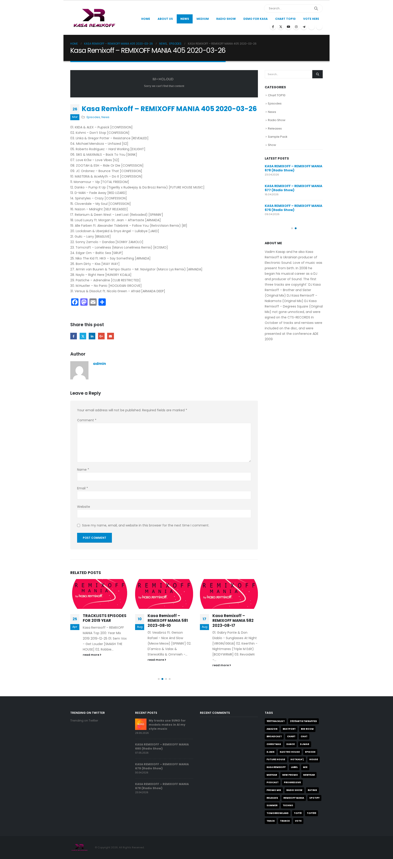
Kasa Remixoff (276, 767)
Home (145, 19)
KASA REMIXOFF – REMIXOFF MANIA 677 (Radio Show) (293, 188)
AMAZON (272, 729)
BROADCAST (274, 736)
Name (83, 469)
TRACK (271, 821)
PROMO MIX (274, 790)
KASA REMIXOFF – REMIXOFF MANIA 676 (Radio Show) (293, 207)
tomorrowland (278, 813)
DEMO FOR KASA (255, 19)
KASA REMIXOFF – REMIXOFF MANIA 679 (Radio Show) (162, 766)
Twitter (83, 336)
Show (272, 145)
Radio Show (276, 120)
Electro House (290, 752)
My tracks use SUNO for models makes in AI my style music (167, 725)
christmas (274, 744)
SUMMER (272, 805)
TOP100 (311, 813)
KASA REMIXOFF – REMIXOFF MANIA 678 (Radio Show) (293, 168)
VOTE (298, 821)
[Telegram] (304, 26)
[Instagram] (296, 26)
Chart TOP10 (285, 19)
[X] (280, 26)
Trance (285, 821)
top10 (298, 813)
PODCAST (273, 782)
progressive (292, 782)
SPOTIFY (314, 798)
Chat (304, 736)
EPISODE (310, 752)
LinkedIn (92, 336)
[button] (159, 679)
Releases (275, 128)
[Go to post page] (99, 594)
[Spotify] (311, 26)
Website (83, 506)
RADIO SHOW (294, 790)
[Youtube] (288, 26)
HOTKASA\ (297, 759)
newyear (309, 775)
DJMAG (304, 744)
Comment (86, 420)
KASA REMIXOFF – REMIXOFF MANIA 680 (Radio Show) (162, 746)
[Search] (316, 8)
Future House (276, 759)
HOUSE (313, 759)
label (294, 767)
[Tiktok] (319, 26)
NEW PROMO (290, 775)
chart (291, 736)
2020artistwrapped (303, 721)
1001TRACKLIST (276, 721)
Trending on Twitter (84, 720)
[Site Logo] (93, 17)
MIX (305, 767)
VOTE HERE (311, 19)
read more (91, 655)
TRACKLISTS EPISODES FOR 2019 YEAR (104, 618)
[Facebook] (273, 26)
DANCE (290, 744)
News (184, 19)
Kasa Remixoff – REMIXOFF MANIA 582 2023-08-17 (233, 620)
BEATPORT (289, 729)
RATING (312, 790)
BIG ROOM (307, 729)
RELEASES (272, 798)
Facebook (73, 336)
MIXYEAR (272, 775)
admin (99, 363)
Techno (288, 805)
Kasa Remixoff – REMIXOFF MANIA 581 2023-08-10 (168, 620)
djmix (271, 752)
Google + (101, 336)
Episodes (93, 117)
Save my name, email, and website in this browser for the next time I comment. (145, 525)
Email (110, 336)
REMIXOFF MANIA (293, 798)
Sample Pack (277, 137)
